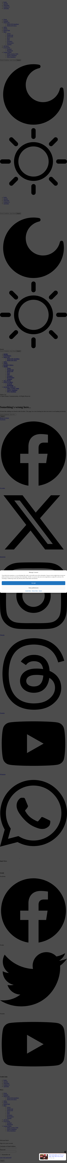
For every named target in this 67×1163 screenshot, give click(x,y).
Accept (33, 583)
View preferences (33, 588)
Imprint (40, 590)
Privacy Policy (35, 590)
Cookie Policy (28, 590)
